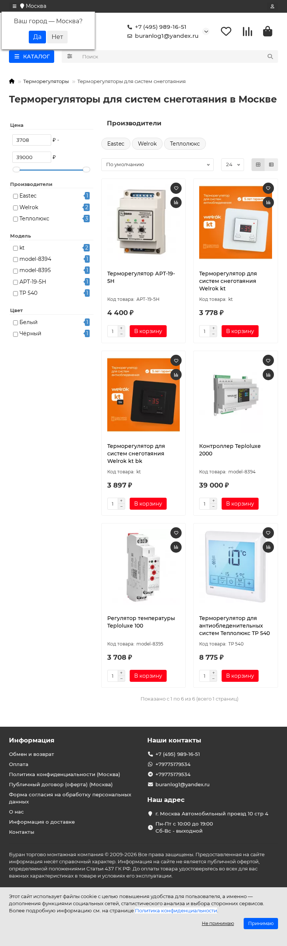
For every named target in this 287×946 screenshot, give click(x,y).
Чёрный (30, 333)
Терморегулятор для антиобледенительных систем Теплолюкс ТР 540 (234, 626)
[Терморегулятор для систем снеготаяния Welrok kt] (235, 222)
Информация (32, 740)
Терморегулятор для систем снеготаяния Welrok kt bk (136, 453)
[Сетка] (258, 164)
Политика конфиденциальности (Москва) (64, 774)
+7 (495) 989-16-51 (160, 26)
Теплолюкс (34, 218)
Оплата (18, 764)
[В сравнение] (176, 202)
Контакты (21, 832)
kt (22, 247)
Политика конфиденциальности (176, 910)
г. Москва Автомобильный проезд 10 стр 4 (211, 814)
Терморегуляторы (46, 81)
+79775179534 (173, 764)
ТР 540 (28, 293)
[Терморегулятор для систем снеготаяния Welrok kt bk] (143, 395)
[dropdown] (14, 6)
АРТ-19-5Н (32, 281)
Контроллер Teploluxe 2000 (230, 450)
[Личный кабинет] (272, 6)
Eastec (28, 195)
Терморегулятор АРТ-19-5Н (141, 277)
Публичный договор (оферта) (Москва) (61, 784)
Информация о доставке (42, 822)
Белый (28, 322)
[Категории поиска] (70, 56)
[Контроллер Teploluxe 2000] (235, 395)
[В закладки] (176, 188)
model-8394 (35, 259)
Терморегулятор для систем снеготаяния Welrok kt (228, 281)
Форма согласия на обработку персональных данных (70, 798)
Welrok (28, 207)
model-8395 (35, 270)
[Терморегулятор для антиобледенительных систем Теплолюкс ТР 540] (235, 567)
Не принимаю (218, 923)
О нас (16, 812)
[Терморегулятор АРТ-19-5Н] (143, 222)
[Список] (271, 164)
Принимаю (261, 923)
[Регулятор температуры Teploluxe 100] (143, 567)
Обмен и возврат (31, 754)
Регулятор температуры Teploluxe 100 (141, 622)
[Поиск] (270, 56)
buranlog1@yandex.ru (166, 35)
